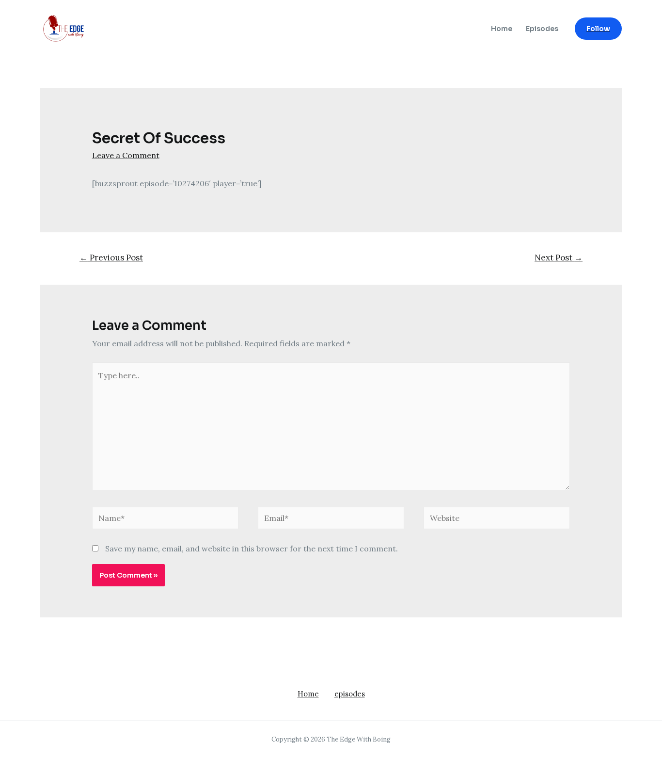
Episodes (542, 28)
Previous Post (111, 257)
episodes (349, 693)
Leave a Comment (125, 155)
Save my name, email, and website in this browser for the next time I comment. (251, 548)
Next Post (559, 257)
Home (501, 28)
